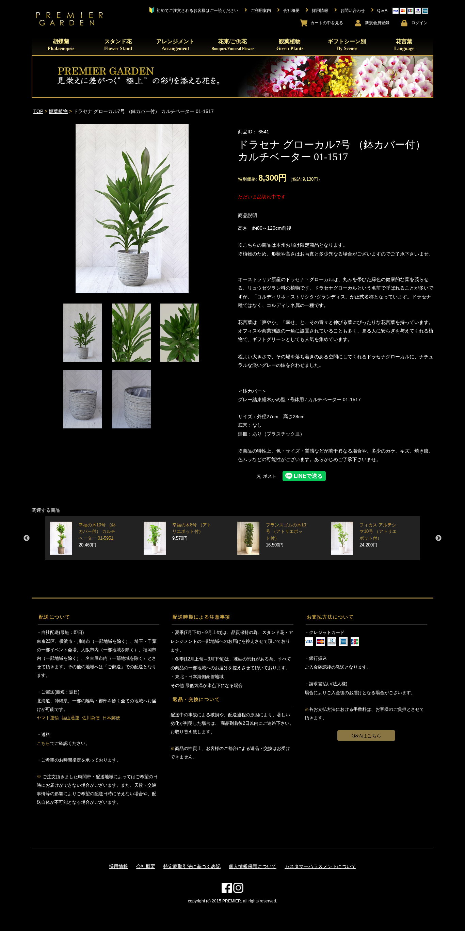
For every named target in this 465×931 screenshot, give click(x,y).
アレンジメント (175, 44)
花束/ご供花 (232, 44)
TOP (38, 111)
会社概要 (145, 866)
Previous (26, 538)
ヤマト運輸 (48, 717)
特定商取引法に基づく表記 (192, 866)
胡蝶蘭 (61, 44)
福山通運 (70, 717)
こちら (43, 743)
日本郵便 (111, 717)
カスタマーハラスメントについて (320, 866)
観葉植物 (289, 44)
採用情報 (118, 866)
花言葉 (404, 44)
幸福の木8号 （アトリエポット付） (191, 532)
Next (438, 538)
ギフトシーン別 (347, 44)
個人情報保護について (252, 866)
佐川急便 (91, 717)
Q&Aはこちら (366, 735)
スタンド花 (118, 44)
